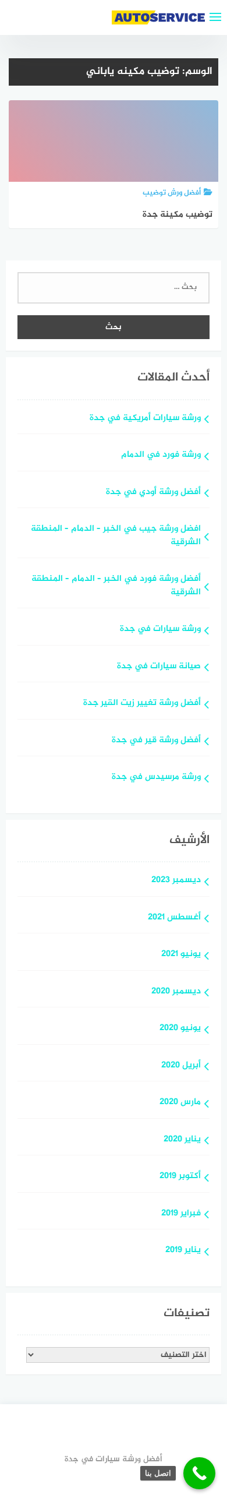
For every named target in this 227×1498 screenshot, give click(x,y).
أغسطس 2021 (174, 918)
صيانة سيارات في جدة (159, 667)
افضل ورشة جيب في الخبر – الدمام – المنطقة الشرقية (116, 536)
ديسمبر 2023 (176, 880)
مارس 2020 (180, 1102)
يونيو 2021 (181, 954)
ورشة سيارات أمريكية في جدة (145, 418)
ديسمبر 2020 (176, 992)
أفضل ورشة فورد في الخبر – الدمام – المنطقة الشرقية (116, 586)
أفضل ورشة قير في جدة (156, 741)
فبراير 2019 (181, 1214)
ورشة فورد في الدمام (161, 455)
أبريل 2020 (181, 1066)
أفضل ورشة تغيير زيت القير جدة (142, 703)
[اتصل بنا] (199, 1473)
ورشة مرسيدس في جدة (156, 777)
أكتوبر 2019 (180, 1176)
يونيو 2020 (180, 1028)
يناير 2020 (182, 1140)
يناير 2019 (183, 1250)
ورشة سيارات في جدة (160, 629)
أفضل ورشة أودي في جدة (153, 492)
